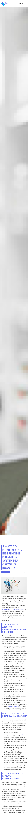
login (20, 3)
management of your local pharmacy (12, 609)
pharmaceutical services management (15, 734)
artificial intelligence (13, 706)
